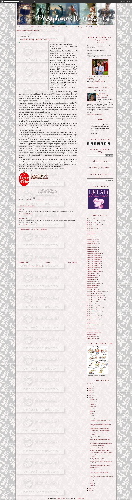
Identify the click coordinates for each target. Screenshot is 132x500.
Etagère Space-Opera (92, 277)
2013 (90, 393)
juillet (91, 411)
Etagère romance (91, 322)
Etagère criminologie (92, 287)
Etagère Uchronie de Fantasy (94, 283)
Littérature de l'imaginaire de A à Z (46, 27)
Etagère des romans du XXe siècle (95, 299)
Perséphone (22, 218)
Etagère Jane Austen (92, 247)
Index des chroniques (77, 27)
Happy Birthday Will (95, 437)
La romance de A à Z (28, 27)
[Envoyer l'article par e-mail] (33, 198)
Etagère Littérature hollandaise (94, 259)
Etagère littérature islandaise (93, 318)
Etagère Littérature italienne (93, 265)
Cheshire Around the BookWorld (94, 27)
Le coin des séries (91, 328)
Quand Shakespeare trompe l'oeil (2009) (99, 428)
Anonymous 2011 (94, 467)
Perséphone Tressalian (100, 81)
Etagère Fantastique (91, 233)
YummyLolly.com (61, 498)
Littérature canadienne (92, 330)
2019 (90, 383)
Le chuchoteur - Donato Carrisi (97, 448)
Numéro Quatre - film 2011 (96, 469)
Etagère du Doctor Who (93, 301)
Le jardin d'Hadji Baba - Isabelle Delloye (99, 450)
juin (91, 413)
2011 (90, 397)
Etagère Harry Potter (92, 241)
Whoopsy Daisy (94, 83)
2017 (90, 388)
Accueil (18, 27)
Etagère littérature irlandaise (93, 316)
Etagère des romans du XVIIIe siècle (96, 297)
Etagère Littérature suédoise (93, 267)
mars (91, 480)
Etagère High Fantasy (92, 243)
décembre (92, 399)
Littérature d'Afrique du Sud (94, 332)
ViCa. (20, 209)
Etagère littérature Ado (92, 306)
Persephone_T (96, 80)
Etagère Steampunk (91, 279)
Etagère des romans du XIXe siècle (95, 295)
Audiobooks (90, 219)
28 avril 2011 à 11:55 (25, 214)
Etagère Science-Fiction (92, 275)
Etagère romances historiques (94, 324)
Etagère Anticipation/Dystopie (94, 225)
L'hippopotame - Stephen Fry (97, 445)
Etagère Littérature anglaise (93, 255)
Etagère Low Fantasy (92, 269)
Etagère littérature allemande (94, 310)
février (92, 483)
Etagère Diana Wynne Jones (93, 231)
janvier (92, 485)
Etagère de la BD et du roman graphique (96, 291)
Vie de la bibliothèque (92, 338)
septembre (92, 406)
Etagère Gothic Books (92, 239)
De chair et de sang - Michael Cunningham (36, 39)
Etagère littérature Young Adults (95, 307)
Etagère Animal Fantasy (92, 223)
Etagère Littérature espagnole (94, 257)
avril (91, 418)
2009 (90, 490)
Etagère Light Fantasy (92, 251)
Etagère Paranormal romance (94, 271)
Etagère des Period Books (93, 293)
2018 (90, 386)
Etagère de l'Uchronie (92, 289)
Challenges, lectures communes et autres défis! (28, 30)
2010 (90, 488)
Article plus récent (23, 262)
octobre (92, 404)
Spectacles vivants (91, 334)
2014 (90, 390)
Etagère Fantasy (91, 235)
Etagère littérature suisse (93, 320)
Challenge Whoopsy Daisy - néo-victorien (100, 465)
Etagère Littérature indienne (93, 263)
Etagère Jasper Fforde (92, 249)
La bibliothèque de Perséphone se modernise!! (101, 443)
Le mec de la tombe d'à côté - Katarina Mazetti (101, 452)
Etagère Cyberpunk (91, 229)
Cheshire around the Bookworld (94, 221)
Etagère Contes (90, 227)
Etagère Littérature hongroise (94, 261)
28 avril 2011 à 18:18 (25, 225)
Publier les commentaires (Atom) (34, 266)
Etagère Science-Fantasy (93, 273)
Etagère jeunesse (91, 303)
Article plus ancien (72, 262)
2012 (90, 395)
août (91, 409)
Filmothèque (90, 326)
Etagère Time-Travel (92, 281)
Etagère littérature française (93, 314)
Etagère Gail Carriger (92, 237)
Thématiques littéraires (64, 27)
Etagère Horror (90, 245)
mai (91, 415)
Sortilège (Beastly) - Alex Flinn (97, 459)
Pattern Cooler (80, 498)
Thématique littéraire (92, 336)
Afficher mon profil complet (95, 114)
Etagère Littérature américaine (34, 200)
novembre (92, 402)
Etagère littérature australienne (94, 312)
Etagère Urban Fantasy (92, 285)
